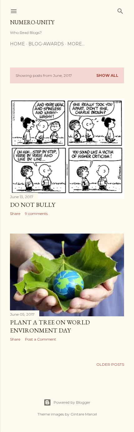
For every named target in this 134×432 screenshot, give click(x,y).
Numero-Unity (32, 22)
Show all (107, 75)
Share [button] (15, 213)
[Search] (120, 10)
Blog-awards (46, 44)
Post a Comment (40, 339)
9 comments (36, 213)
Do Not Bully (32, 205)
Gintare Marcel (83, 414)
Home (17, 44)
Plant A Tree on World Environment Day (50, 326)
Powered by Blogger (72, 402)
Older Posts (110, 364)
